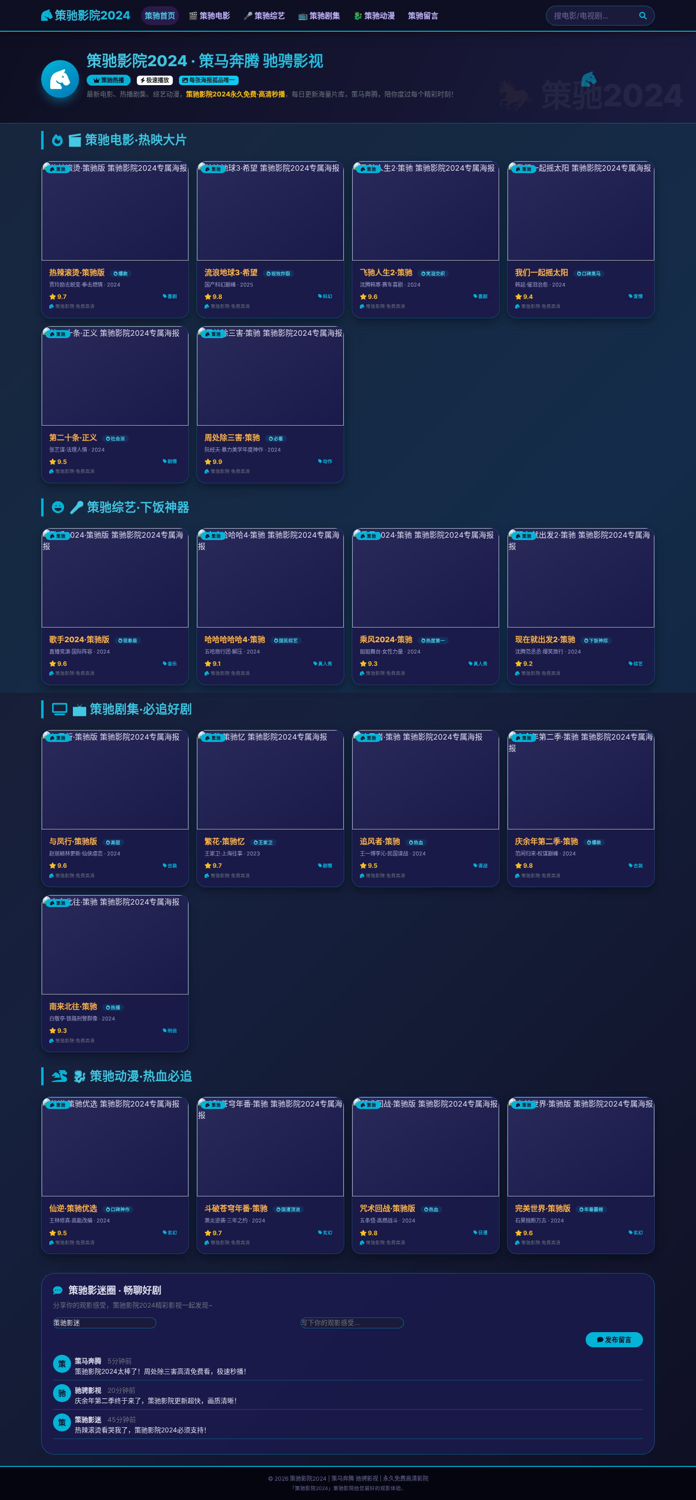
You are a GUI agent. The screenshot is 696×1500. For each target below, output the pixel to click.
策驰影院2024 (92, 15)
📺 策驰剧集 (319, 15)
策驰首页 (160, 15)
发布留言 (618, 1339)
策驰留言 (423, 15)
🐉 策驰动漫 (374, 15)
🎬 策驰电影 (209, 15)
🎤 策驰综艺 (264, 15)
